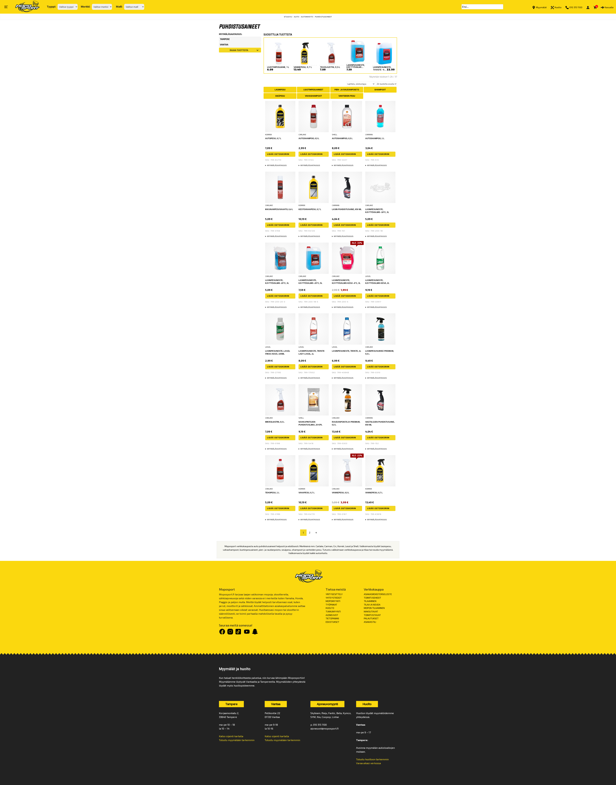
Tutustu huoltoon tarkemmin (372, 759)
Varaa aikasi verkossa (368, 763)
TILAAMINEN (370, 601)
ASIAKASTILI (370, 622)
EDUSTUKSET (332, 622)
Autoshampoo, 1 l (374, 138)
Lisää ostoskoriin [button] (278, 154)
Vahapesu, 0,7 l (307, 493)
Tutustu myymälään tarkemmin (236, 740)
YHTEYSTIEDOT (334, 597)
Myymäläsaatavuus (277, 165)
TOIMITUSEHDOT (372, 597)
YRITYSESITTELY (334, 594)
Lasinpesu (280, 89)
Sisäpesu (280, 96)
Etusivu (288, 17)
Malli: (119, 6)
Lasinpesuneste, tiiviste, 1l (346, 351)
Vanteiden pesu (346, 96)
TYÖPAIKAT (331, 604)
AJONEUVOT (332, 615)
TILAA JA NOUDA (372, 604)
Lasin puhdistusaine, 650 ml (347, 209)
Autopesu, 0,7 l (273, 138)
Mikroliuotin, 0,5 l (274, 422)
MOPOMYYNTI (333, 601)
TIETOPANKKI (332, 618)
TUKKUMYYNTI (333, 611)
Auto (296, 17)
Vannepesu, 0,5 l (340, 493)
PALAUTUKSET (371, 618)
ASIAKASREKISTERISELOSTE (378, 594)
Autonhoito (307, 17)
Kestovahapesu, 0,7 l (310, 209)
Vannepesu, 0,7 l (374, 493)
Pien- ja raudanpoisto (346, 89)
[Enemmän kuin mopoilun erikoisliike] (24, 7)
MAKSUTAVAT (371, 611)
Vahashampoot (313, 96)
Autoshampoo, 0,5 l (309, 138)
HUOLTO (330, 608)
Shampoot (380, 89)
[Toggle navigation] (6, 7)
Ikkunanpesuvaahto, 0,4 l (279, 209)
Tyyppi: (51, 6)
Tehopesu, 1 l (272, 493)
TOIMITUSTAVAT (372, 615)
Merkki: (85, 6)
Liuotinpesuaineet (313, 89)
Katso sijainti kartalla (231, 736)
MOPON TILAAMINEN (374, 608)
